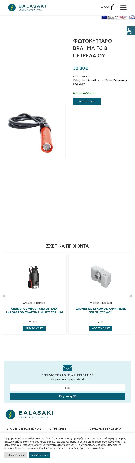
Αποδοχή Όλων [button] (39, 454)
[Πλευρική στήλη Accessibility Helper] (131, 30)
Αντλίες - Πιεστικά (34, 302)
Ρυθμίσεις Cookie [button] (16, 454)
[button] (4, 296)
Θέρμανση (79, 84)
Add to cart (87, 101)
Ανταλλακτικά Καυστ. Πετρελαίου (108, 80)
